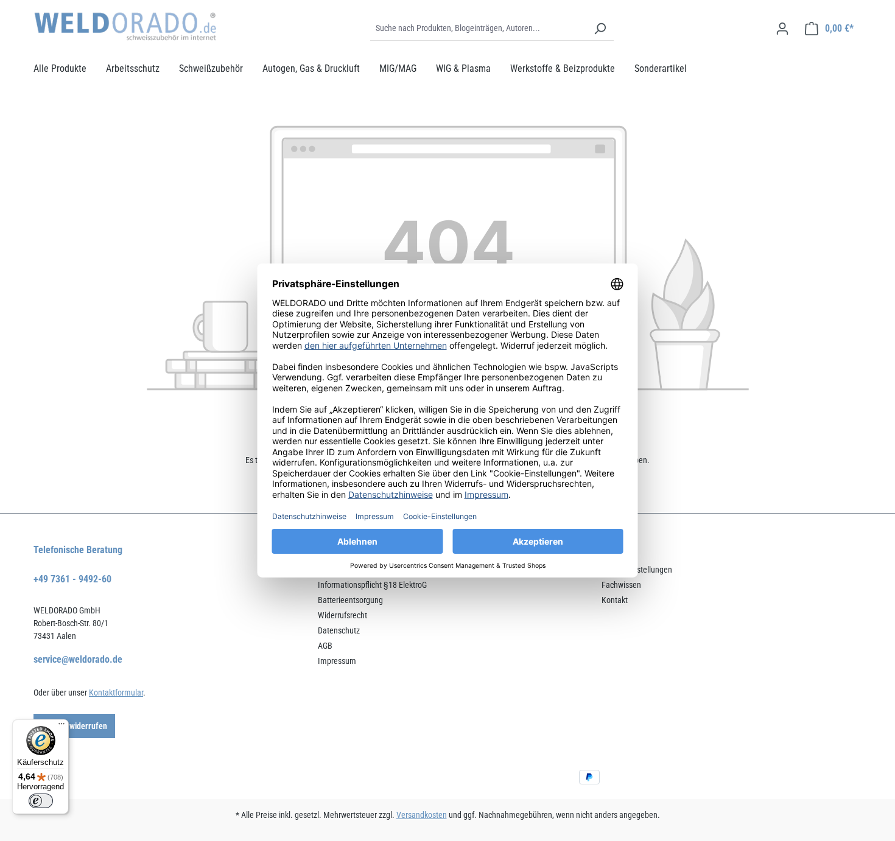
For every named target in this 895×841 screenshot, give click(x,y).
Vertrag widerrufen (74, 726)
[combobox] (478, 28)
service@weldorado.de (77, 659)
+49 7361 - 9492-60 (72, 579)
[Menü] (61, 726)
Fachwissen (621, 585)
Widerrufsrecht (342, 615)
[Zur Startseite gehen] (124, 26)
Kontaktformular (116, 692)
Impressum (337, 661)
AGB (325, 646)
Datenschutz (339, 630)
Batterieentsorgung (350, 600)
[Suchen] (600, 28)
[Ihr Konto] (782, 28)
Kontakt (615, 600)
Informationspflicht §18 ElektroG (372, 585)
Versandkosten (421, 815)
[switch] (41, 801)
